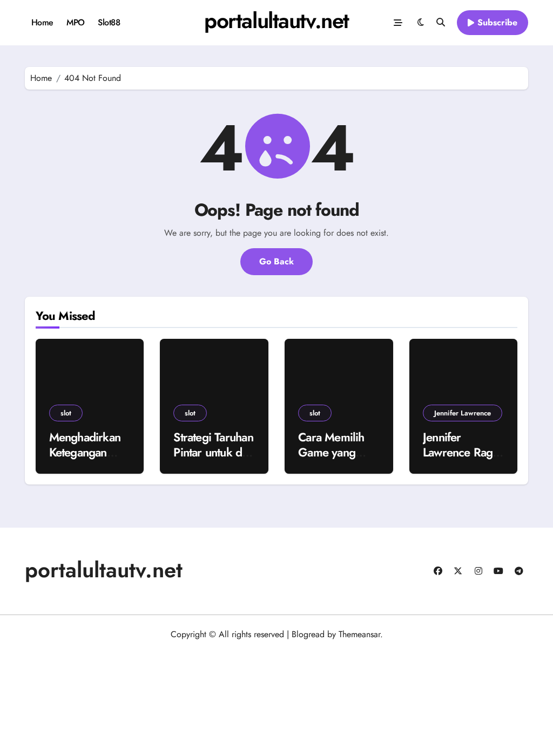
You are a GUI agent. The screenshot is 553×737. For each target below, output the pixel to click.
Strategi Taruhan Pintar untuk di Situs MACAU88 (213, 452)
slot (65, 413)
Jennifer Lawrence (462, 413)
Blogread (308, 634)
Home (42, 22)
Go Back (276, 261)
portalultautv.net (276, 20)
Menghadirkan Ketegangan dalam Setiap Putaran (85, 460)
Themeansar (359, 634)
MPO (75, 22)
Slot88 (109, 22)
